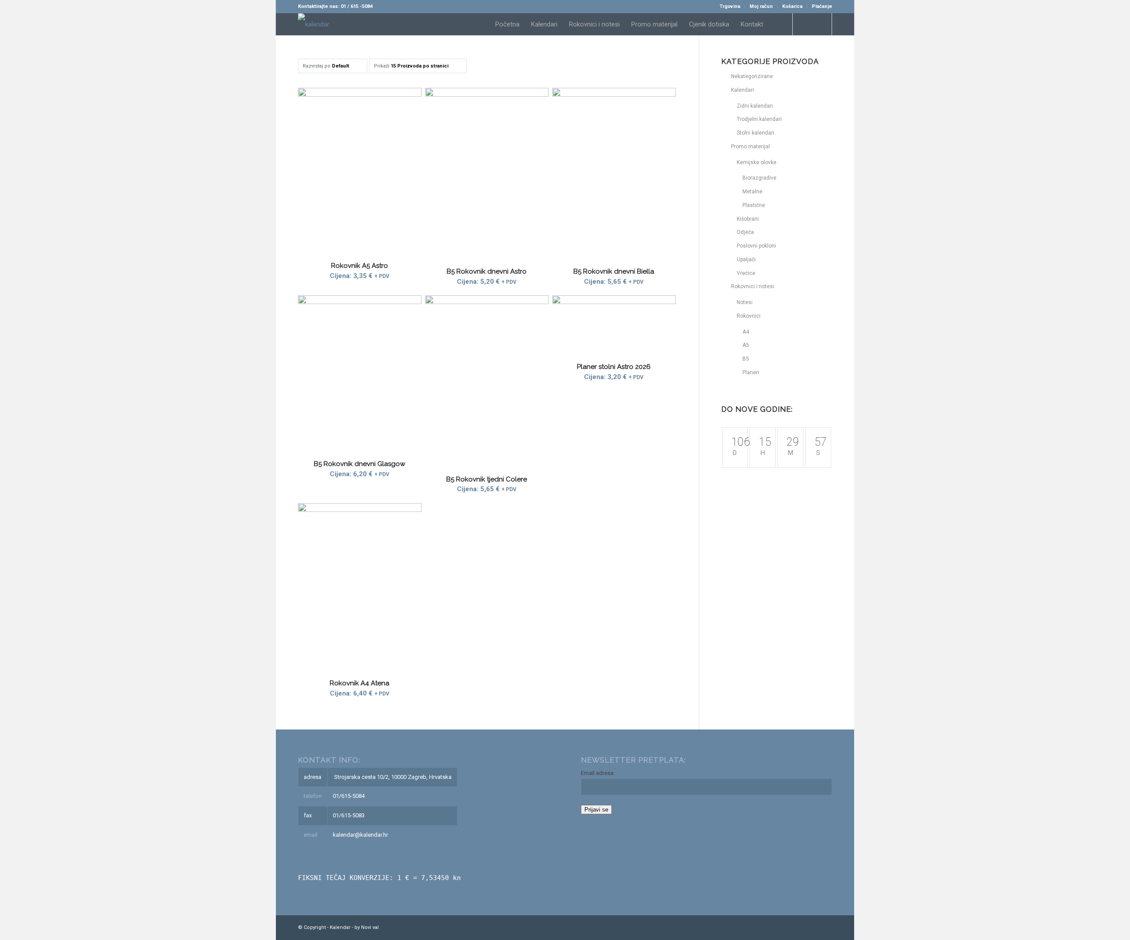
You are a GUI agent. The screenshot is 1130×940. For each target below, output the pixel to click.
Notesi (745, 302)
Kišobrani (748, 219)
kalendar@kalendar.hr (360, 834)
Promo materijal (750, 146)
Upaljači (746, 259)
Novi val (370, 927)
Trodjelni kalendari (759, 119)
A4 (745, 332)
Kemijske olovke (756, 162)
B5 (745, 359)
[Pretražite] (777, 24)
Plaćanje (822, 6)
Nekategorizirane (752, 76)
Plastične (753, 205)
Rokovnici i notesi (752, 286)
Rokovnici (749, 316)
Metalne (752, 191)
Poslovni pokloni (756, 246)
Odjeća (745, 232)
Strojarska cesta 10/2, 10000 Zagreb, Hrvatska (393, 777)
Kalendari (742, 90)
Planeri (750, 372)
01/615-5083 (349, 815)
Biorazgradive (759, 178)
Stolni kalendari (755, 133)
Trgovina (729, 6)
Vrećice (746, 273)
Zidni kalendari (755, 106)
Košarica (792, 6)
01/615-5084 (349, 796)
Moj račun (761, 6)
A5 (745, 345)
